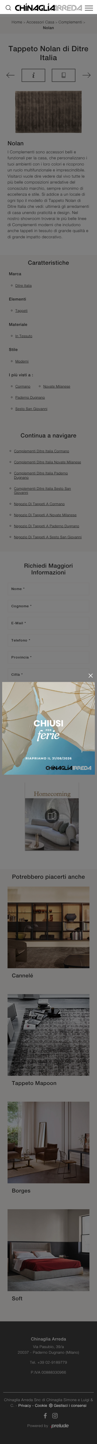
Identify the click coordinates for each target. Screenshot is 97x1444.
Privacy (24, 1405)
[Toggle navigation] (89, 9)
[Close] (90, 675)
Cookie (41, 1405)
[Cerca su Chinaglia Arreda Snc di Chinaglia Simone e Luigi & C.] (8, 8)
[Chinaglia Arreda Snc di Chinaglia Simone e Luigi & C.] (48, 6)
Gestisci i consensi (70, 1405)
